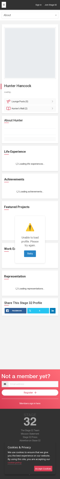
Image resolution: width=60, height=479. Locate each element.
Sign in (39, 5)
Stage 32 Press (30, 437)
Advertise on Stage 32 (30, 440)
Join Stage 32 (51, 5)
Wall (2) (19, 108)
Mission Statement (30, 434)
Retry (30, 253)
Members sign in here (30, 403)
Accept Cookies (43, 468)
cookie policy (15, 462)
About (7, 15)
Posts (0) (20, 101)
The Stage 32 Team (30, 430)
